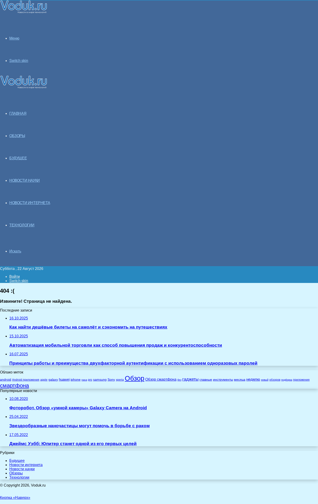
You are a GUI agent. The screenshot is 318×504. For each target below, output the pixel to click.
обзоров (274, 379)
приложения (301, 379)
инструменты (223, 379)
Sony (111, 379)
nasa (84, 379)
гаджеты (190, 379)
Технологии (19, 477)
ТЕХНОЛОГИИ (21, 225)
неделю (253, 379)
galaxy (53, 379)
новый (264, 379)
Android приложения (25, 379)
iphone (76, 379)
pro (90, 379)
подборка (286, 379)
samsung (100, 379)
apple (43, 379)
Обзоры (16, 473)
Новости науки (22, 469)
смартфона (14, 385)
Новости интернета (29, 203)
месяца (239, 379)
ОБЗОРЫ (17, 136)
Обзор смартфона (160, 379)
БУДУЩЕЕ (18, 158)
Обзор (134, 378)
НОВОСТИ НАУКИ (24, 180)
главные (206, 379)
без (179, 379)
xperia (120, 379)
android (5, 379)
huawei (64, 379)
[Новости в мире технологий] (23, 12)
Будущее (17, 461)
